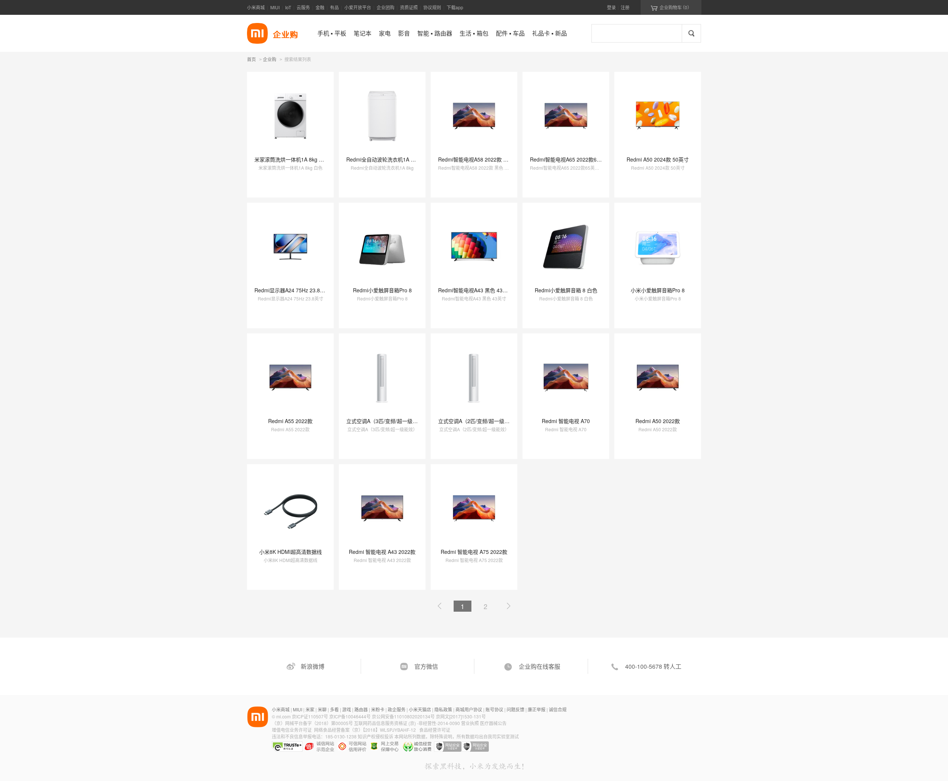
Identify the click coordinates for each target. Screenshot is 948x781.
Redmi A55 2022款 (290, 421)
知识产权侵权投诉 (375, 736)
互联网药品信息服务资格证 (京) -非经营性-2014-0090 (407, 723)
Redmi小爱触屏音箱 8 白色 (566, 290)
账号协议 (494, 709)
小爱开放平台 (357, 7)
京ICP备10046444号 (350, 716)
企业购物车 (671, 7)
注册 (625, 7)
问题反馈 (515, 709)
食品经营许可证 (434, 730)
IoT (288, 7)
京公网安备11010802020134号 (404, 716)
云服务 (303, 7)
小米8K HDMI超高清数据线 (290, 551)
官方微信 (426, 666)
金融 (320, 7)
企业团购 (385, 7)
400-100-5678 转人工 (653, 666)
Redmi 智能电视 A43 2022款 (382, 551)
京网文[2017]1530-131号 (461, 716)
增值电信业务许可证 (292, 730)
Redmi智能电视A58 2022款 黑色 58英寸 (484, 159)
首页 (251, 59)
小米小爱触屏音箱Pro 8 (658, 290)
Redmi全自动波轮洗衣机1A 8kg (382, 159)
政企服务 (396, 709)
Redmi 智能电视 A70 (566, 421)
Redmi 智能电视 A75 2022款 (474, 551)
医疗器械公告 (493, 723)
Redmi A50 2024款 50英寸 (658, 159)
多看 (334, 709)
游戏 (346, 709)
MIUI (275, 7)
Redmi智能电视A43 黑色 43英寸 (475, 290)
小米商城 (256, 7)
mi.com (283, 716)
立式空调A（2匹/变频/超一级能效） (479, 421)
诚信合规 (558, 709)
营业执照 (470, 723)
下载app (455, 7)
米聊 (322, 709)
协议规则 (432, 7)
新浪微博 (312, 666)
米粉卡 (377, 709)
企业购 (269, 59)
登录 (611, 7)
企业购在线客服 (539, 666)
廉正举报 (536, 709)
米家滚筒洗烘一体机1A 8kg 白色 (291, 159)
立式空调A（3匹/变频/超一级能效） (387, 421)
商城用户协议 (468, 709)
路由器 (361, 709)
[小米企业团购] (257, 33)
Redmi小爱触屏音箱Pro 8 (382, 290)
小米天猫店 (420, 709)
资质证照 (409, 7)
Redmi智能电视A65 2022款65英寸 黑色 (576, 159)
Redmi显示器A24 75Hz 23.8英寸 (292, 290)
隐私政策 (443, 709)
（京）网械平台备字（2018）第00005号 (313, 723)
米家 (310, 709)
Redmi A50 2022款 (657, 421)
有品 (334, 7)
